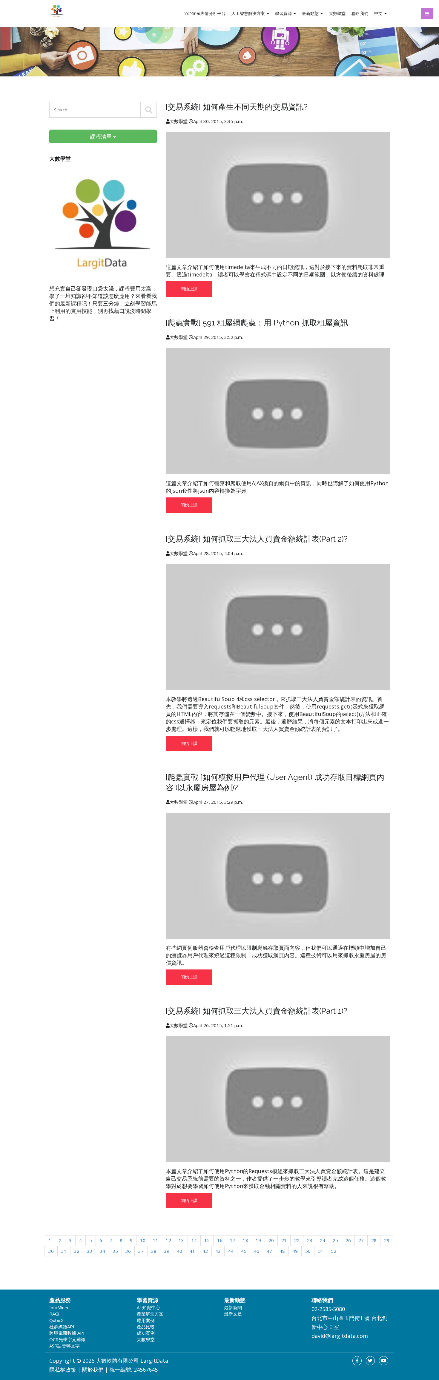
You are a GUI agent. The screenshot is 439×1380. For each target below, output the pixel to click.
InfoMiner (59, 1307)
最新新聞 (233, 1307)
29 (386, 1240)
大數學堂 (337, 13)
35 (115, 1251)
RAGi (54, 1314)
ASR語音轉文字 (64, 1346)
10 (142, 1240)
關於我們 (93, 1369)
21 (284, 1240)
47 (269, 1251)
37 (141, 1251)
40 (179, 1251)
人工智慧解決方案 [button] (248, 13)
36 (128, 1251)
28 (374, 1240)
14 (194, 1240)
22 (297, 1240)
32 (76, 1251)
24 (322, 1240)
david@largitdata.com (339, 1335)
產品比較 (146, 1327)
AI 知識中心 (148, 1307)
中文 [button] (379, 13)
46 (256, 1251)
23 (309, 1240)
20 (271, 1240)
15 (207, 1240)
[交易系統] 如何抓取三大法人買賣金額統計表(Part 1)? (256, 1010)
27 (361, 1240)
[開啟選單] (427, 13)
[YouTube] (383, 1360)
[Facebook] (357, 1360)
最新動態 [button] (311, 13)
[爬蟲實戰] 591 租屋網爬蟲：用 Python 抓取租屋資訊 (257, 322)
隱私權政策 (62, 1369)
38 (153, 1251)
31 (64, 1251)
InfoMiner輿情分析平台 (203, 13)
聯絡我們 (359, 13)
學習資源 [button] (284, 13)
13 (181, 1240)
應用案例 (146, 1320)
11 (155, 1240)
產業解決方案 (150, 1314)
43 (218, 1251)
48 (282, 1251)
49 (295, 1251)
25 (335, 1240)
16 (219, 1240)
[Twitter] (370, 1360)
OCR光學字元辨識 (67, 1339)
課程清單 (101, 136)
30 (51, 1251)
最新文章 (233, 1314)
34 (102, 1251)
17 (232, 1240)
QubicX (56, 1320)
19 (258, 1240)
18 (245, 1240)
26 (348, 1240)
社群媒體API (61, 1327)
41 (192, 1251)
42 (205, 1251)
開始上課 (189, 289)
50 (308, 1251)
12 (168, 1240)
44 (231, 1251)
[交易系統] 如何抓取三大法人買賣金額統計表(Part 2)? (257, 538)
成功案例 (146, 1333)
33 (89, 1251)
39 (166, 1251)
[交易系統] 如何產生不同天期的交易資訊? (237, 106)
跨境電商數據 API (67, 1333)
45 (243, 1251)
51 (320, 1251)
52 (333, 1251)
